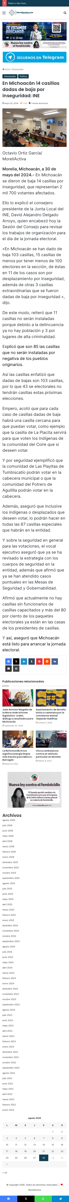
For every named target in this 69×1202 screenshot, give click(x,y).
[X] (16, 661)
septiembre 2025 (11, 878)
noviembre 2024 (10, 930)
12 (25, 1144)
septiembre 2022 (11, 1067)
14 (44, 1144)
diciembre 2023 (10, 988)
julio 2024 (7, 952)
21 (44, 1151)
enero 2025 (8, 920)
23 (62, 1151)
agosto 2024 (8, 946)
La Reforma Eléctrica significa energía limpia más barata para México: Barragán (17, 755)
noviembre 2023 (10, 994)
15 (53, 1144)
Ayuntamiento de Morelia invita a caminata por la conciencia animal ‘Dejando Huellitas (51, 714)
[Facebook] (8, 661)
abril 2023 (7, 1031)
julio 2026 (7, 825)
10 (7, 1144)
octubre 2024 (9, 936)
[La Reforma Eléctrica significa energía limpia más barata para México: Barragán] (17, 739)
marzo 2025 (8, 909)
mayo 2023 (7, 1025)
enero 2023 (8, 1046)
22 (53, 1151)
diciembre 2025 (10, 862)
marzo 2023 (8, 1036)
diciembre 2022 (10, 1052)
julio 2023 (7, 1015)
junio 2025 (7, 894)
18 (16, 1151)
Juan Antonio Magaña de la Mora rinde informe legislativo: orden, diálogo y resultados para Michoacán (17, 715)
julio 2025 (7, 888)
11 (16, 1144)
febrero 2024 (9, 978)
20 (34, 1151)
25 (16, 1157)
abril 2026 (7, 841)
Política (23, 76)
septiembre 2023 (11, 1004)
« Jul (4, 1172)
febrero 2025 (9, 915)
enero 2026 (8, 857)
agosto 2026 (8, 820)
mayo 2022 (7, 1089)
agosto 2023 (8, 1009)
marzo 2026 (8, 846)
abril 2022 (7, 1094)
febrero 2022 (9, 1104)
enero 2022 (8, 1110)
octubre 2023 (9, 999)
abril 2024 (7, 967)
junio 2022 (7, 1083)
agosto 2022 (8, 1073)
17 (7, 1151)
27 (34, 1157)
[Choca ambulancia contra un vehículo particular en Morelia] (51, 739)
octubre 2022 (9, 1062)
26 (25, 1157)
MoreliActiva (34, 1190)
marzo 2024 (8, 973)
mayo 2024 (7, 962)
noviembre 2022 (10, 1057)
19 (25, 1151)
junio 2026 (7, 830)
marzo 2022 (8, 1099)
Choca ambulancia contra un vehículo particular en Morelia (48, 753)
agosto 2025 (8, 883)
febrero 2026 (9, 851)
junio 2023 (7, 1020)
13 (34, 1144)
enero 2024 (8, 983)
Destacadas (17, 69)
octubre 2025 (9, 872)
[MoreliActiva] (21, 13)
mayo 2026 (7, 836)
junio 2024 (7, 957)
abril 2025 (7, 904)
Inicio (7, 69)
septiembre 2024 (11, 941)
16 (62, 1144)
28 (43, 1157)
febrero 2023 (9, 1041)
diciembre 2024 (10, 925)
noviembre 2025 (10, 867)
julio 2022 (7, 1078)
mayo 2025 (7, 899)
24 (7, 1157)
